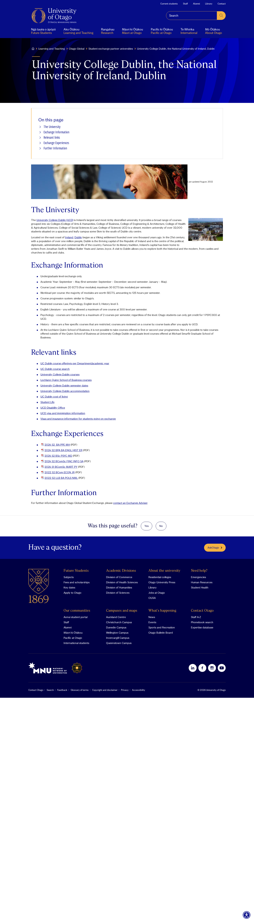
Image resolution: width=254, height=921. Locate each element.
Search (50, 690)
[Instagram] (212, 668)
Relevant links (52, 137)
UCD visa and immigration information (62, 413)
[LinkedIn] (193, 668)
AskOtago (213, 547)
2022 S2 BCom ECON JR (60, 472)
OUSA (152, 597)
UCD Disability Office (52, 407)
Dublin (78, 237)
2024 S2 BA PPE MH (57, 444)
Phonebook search (202, 622)
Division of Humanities (119, 587)
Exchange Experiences (56, 143)
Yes (146, 525)
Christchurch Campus (119, 622)
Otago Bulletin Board (160, 632)
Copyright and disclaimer (104, 690)
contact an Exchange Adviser (130, 502)
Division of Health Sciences (122, 582)
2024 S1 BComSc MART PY (61, 466)
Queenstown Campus (118, 643)
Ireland (69, 237)
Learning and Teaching (51, 48)
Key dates (69, 587)
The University (52, 127)
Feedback (62, 690)
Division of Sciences (117, 592)
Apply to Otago (72, 592)
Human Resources (201, 582)
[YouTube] (222, 668)
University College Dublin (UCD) (54, 220)
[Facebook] (202, 668)
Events (152, 622)
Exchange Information (56, 132)
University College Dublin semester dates (64, 385)
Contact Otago (202, 611)
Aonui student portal (75, 617)
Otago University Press (161, 582)
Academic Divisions (121, 571)
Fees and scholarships (77, 582)
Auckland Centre (116, 617)
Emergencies (198, 577)
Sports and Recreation (161, 627)
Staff (185, 3)
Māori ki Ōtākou (73, 632)
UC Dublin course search (55, 368)
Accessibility (138, 690)
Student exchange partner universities (110, 48)
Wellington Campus (117, 632)
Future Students (76, 571)
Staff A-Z (196, 617)
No (161, 525)
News (151, 617)
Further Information (55, 148)
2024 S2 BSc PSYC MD (58, 455)
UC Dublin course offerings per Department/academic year (74, 363)
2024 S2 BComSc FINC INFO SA (64, 461)
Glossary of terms (80, 690)
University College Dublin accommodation (65, 391)
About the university (164, 571)
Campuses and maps (121, 611)
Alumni (196, 3)
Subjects (69, 577)
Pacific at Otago (73, 637)
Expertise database (202, 627)
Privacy (125, 690)
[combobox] (191, 15)
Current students (169, 3)
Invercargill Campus (117, 637)
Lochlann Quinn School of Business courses (66, 380)
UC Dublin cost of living (54, 396)
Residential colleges (159, 577)
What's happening (162, 611)
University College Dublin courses (59, 374)
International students (76, 643)
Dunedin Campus (116, 627)
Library (208, 3)
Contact (222, 3)
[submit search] (221, 15)
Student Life (47, 402)
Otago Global (76, 48)
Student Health (199, 587)
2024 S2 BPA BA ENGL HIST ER (63, 450)
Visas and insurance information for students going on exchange (78, 418)
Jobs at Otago (156, 592)
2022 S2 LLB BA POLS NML (61, 477)
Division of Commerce (119, 577)
